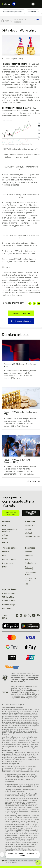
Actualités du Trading (20, 20)
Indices (5, 539)
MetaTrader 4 (30, 525)
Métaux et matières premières (9, 530)
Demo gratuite (7, 563)
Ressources (30, 548)
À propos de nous (9, 589)
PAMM (4, 567)
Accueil (8, 21)
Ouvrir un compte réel (21, 313)
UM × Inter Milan (8, 597)
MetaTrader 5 (30, 529)
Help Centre (6, 608)
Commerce (30, 522)
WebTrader (29, 533)
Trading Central (31, 563)
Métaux (5, 542)
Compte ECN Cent (9, 559)
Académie (29, 552)
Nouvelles (29, 555)
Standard (5, 552)
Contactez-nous (8, 601)
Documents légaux (9, 605)
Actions (5, 535)
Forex (4, 525)
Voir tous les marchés (11, 513)
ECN (4, 555)
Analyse (28, 559)
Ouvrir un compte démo (21, 321)
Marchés (6, 522)
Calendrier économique (29, 568)
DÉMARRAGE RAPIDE (30, 513)
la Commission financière (23, 675)
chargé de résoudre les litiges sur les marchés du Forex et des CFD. (24, 680)
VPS (26, 584)
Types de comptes (10, 548)
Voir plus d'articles (33, 481)
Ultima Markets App (32, 537)
